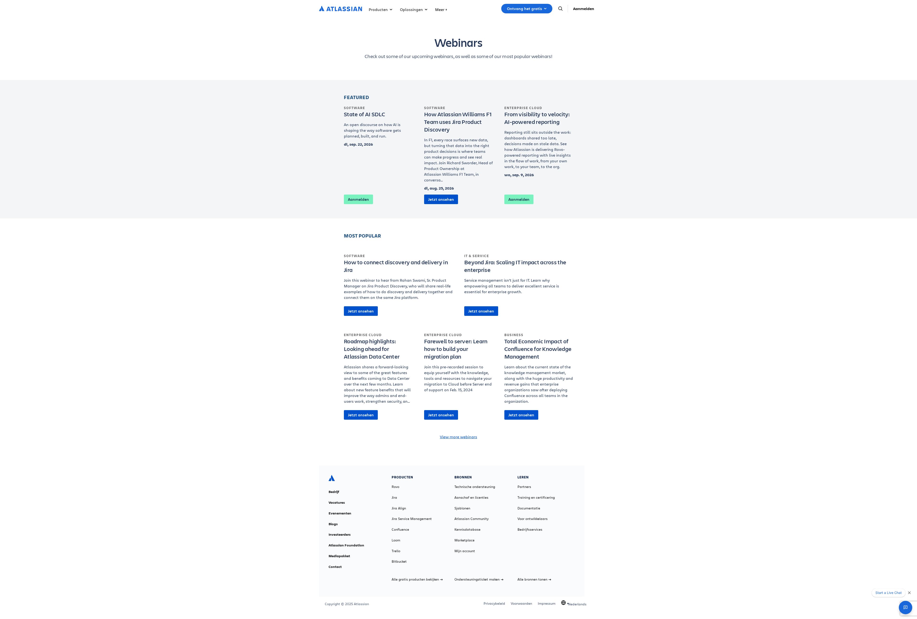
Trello (396, 551)
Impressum (546, 603)
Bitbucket (399, 561)
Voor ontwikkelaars (532, 519)
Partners (524, 487)
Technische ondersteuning (474, 487)
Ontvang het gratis (524, 8)
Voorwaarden (521, 603)
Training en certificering (536, 497)
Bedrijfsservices (529, 529)
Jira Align (399, 508)
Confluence (400, 529)
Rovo (395, 487)
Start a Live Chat (888, 593)
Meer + (441, 9)
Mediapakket (339, 556)
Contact (335, 567)
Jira (394, 497)
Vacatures (337, 502)
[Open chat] (905, 607)
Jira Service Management (412, 519)
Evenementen (340, 513)
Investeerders (340, 534)
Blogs (333, 524)
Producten (378, 9)
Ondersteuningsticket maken (477, 579)
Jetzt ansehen (441, 199)
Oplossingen (411, 9)
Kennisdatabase (467, 529)
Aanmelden (583, 8)
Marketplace (464, 540)
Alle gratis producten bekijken (415, 579)
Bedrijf (334, 492)
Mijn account (464, 551)
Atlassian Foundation (346, 545)
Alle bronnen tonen (532, 579)
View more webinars (458, 436)
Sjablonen (462, 508)
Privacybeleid (494, 603)
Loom (396, 540)
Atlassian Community (471, 519)
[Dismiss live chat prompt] (909, 593)
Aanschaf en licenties (471, 497)
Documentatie (528, 508)
